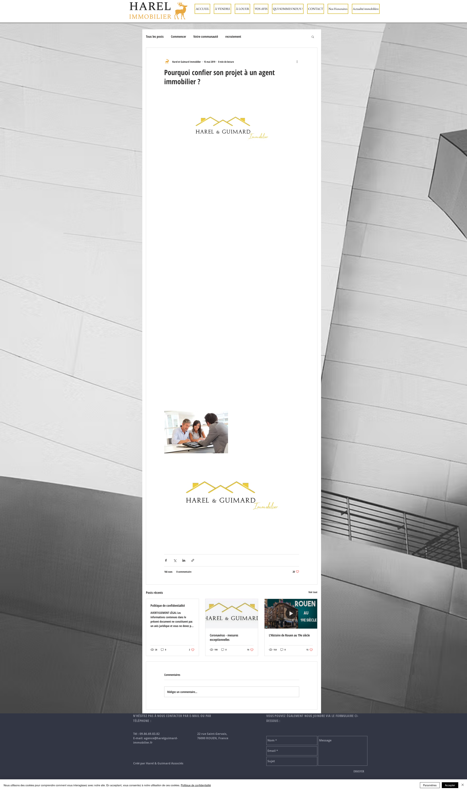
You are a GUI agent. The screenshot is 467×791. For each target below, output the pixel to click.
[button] (222, 9)
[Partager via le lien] (192, 560)
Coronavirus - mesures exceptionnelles (224, 637)
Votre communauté (205, 36)
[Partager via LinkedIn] (184, 560)
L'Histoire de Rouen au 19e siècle (289, 635)
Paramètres (430, 785)
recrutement (233, 36)
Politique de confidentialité (167, 605)
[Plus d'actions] (297, 61)
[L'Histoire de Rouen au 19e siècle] (291, 613)
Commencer (178, 36)
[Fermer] (462, 785)
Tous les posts (155, 36)
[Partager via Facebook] (166, 560)
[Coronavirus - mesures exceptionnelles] (231, 613)
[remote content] (231, 291)
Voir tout (312, 592)
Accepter (450, 785)
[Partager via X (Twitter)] (175, 560)
